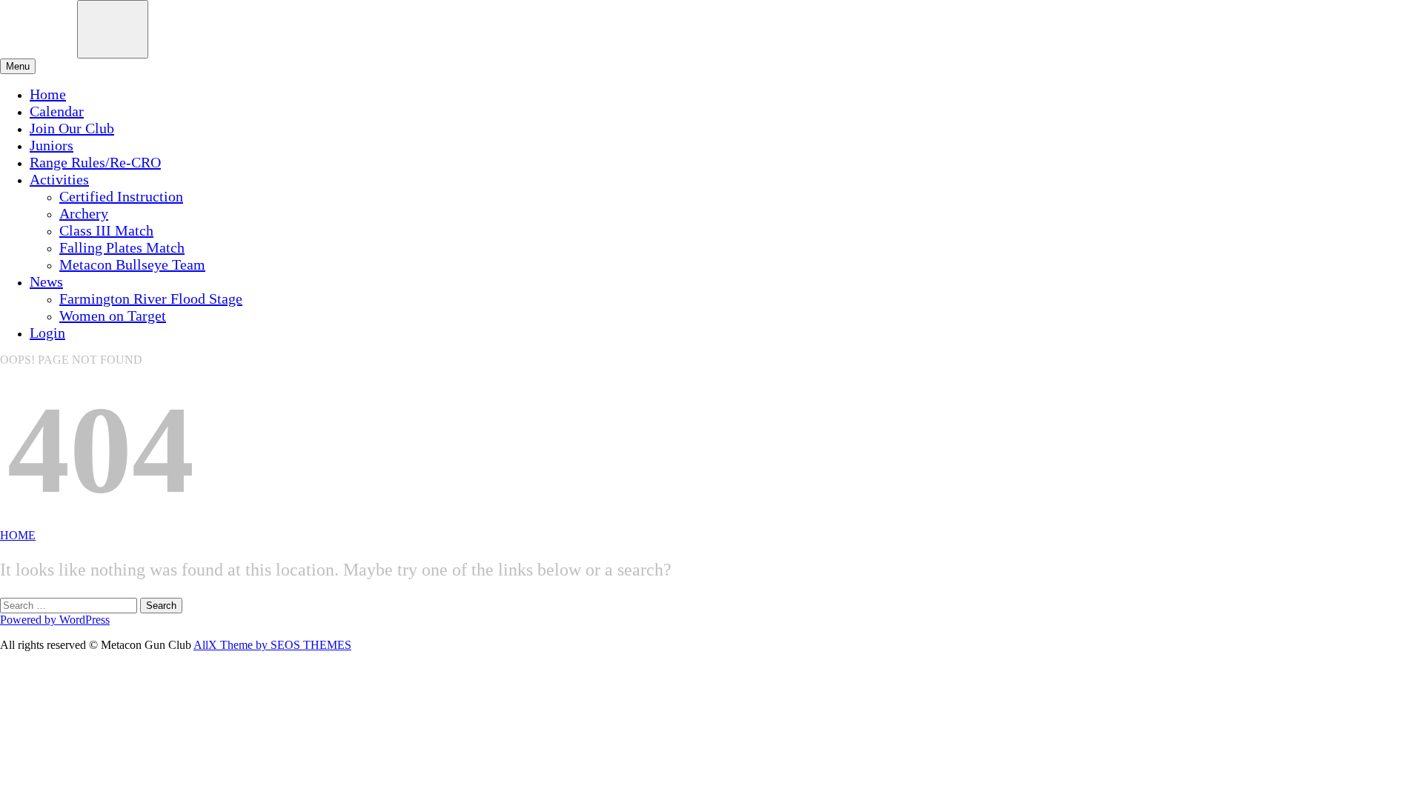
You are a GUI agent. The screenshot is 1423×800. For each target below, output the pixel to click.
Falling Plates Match (122, 247)
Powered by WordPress (55, 619)
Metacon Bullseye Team (132, 264)
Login (47, 332)
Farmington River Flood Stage (150, 298)
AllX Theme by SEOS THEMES (272, 645)
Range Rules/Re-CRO (95, 162)
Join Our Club (72, 128)
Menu (18, 66)
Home (48, 94)
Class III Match (106, 230)
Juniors (51, 145)
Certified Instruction (121, 196)
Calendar (57, 111)
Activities (59, 179)
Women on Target (112, 315)
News (46, 281)
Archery (83, 213)
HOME (18, 535)
